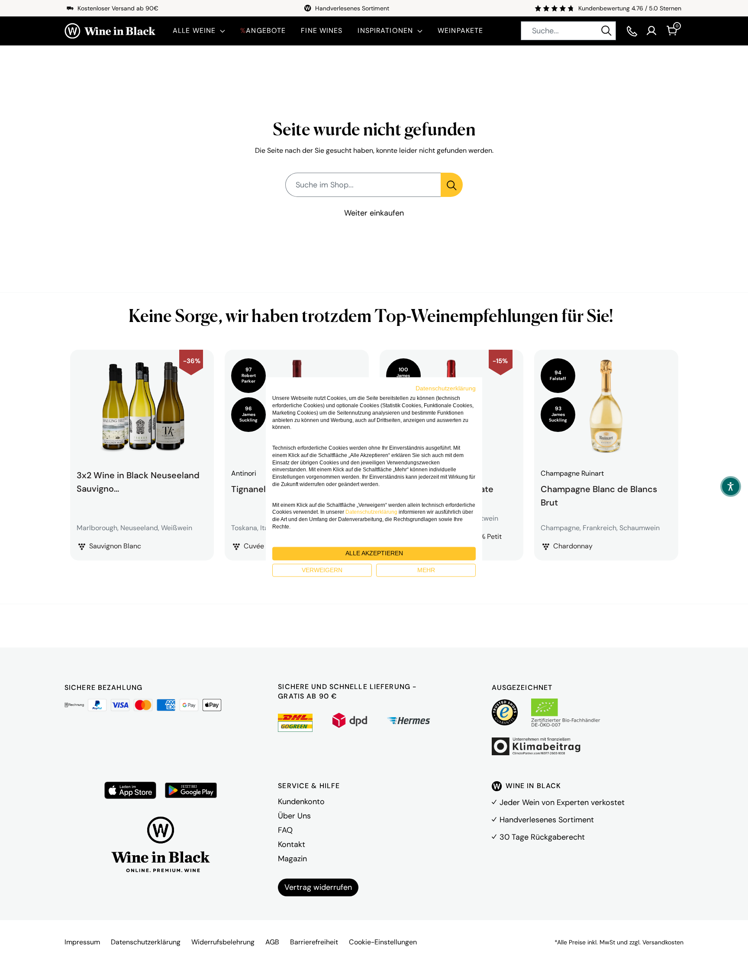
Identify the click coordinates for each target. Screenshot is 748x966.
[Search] (606, 31)
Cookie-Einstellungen (383, 942)
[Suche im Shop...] (452, 185)
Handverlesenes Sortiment (547, 820)
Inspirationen (385, 30)
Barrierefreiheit (314, 942)
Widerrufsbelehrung (223, 942)
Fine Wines (321, 30)
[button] (730, 486)
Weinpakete (460, 30)
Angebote (263, 30)
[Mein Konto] (651, 31)
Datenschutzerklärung (146, 942)
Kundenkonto (301, 801)
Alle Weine (194, 30)
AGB (272, 942)
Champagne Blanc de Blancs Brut (599, 494)
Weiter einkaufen (374, 213)
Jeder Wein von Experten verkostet (562, 802)
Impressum (82, 942)
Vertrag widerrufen (318, 887)
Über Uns (294, 816)
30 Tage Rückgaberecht (542, 837)
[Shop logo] (109, 31)
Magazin (292, 858)
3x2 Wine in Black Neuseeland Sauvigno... (138, 482)
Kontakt (291, 844)
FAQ (285, 830)
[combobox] (568, 30)
